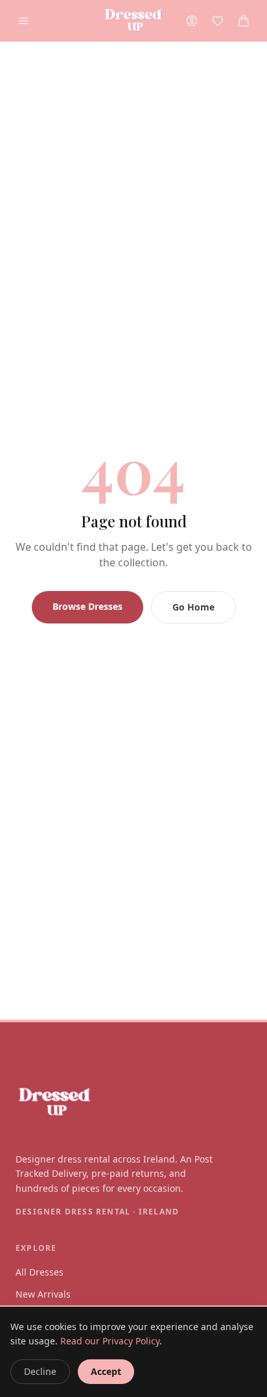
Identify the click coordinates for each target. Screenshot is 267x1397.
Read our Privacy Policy (109, 1341)
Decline (40, 1371)
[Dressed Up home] (133, 1103)
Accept (106, 1371)
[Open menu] (23, 21)
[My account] (192, 21)
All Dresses (40, 1272)
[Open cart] (244, 21)
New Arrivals (43, 1294)
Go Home (193, 607)
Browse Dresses (87, 606)
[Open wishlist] (218, 21)
